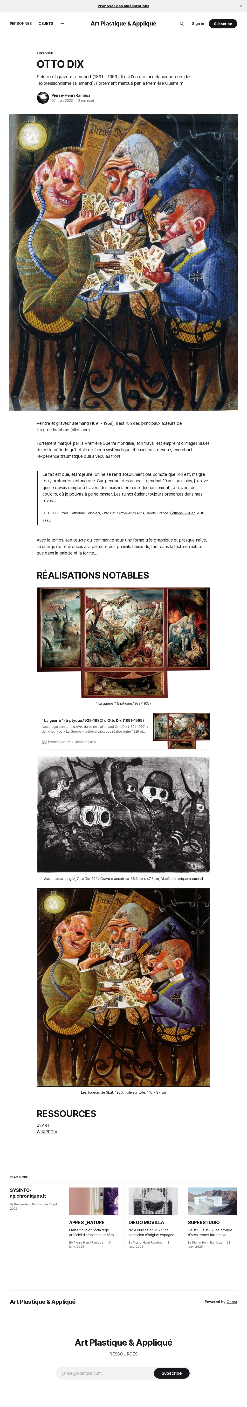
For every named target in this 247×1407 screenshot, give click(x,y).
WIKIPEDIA (47, 1131)
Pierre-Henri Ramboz (71, 95)
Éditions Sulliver (182, 513)
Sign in (198, 23)
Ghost (231, 1301)
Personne (45, 53)
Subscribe (223, 23)
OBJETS (46, 23)
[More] (62, 23)
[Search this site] (182, 23)
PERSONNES (21, 23)
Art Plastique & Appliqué (123, 23)
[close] (241, 6)
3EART (43, 1125)
